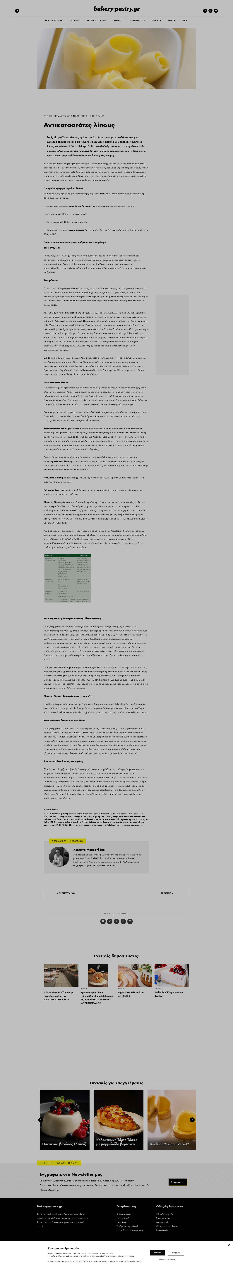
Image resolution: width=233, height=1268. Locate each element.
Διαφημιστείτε (162, 1222)
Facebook (103, 921)
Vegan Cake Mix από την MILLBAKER (131, 994)
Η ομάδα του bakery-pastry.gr (130, 1230)
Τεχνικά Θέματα (96, 116)
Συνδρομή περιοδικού (127, 1226)
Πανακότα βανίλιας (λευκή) (64, 1144)
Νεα (45, 989)
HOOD (185, 20)
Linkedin (123, 921)
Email (130, 921)
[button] (17, 11)
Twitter (110, 921)
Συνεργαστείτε (163, 1218)
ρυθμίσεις (130, 1256)
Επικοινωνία (162, 1230)
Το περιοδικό (122, 1218)
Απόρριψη (176, 1252)
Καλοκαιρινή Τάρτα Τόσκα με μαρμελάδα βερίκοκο (116, 1142)
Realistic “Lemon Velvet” (169, 1144)
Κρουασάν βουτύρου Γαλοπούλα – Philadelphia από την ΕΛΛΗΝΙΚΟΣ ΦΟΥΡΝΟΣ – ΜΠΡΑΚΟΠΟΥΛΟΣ (97, 998)
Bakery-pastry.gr (123, 1214)
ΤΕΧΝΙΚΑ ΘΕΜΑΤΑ (96, 20)
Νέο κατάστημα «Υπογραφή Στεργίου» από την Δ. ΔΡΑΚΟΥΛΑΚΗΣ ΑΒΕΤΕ (58, 996)
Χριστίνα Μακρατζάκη (60, 116)
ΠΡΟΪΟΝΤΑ (74, 20)
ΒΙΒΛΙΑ (171, 20)
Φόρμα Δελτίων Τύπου (167, 1226)
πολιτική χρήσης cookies (132, 1261)
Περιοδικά (121, 1222)
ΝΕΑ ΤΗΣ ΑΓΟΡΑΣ (53, 20)
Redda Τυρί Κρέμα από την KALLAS (169, 994)
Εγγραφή (176, 1182)
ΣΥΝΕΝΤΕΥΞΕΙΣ (137, 20)
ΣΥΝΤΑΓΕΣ (117, 20)
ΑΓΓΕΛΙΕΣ (156, 20)
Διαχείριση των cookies (167, 1259)
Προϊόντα (84, 989)
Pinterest (116, 921)
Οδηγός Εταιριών (164, 1214)
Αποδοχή (157, 1252)
